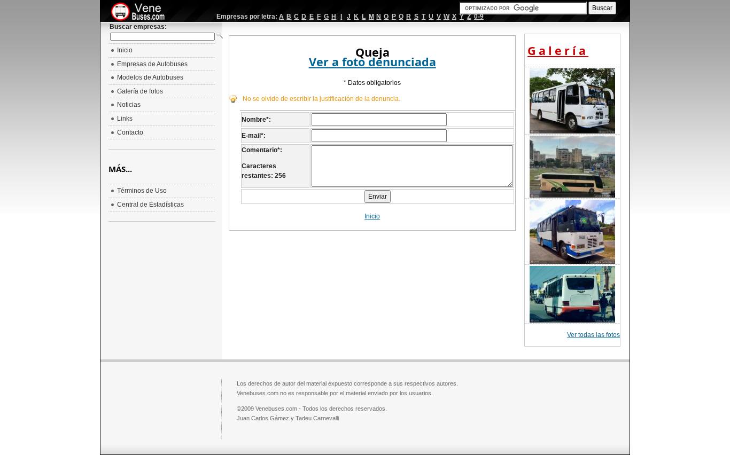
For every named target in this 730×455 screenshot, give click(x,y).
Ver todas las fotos (593, 335)
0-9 (479, 16)
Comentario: (262, 150)
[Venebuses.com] (142, 12)
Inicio (372, 216)
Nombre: (256, 119)
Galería (557, 50)
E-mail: (254, 135)
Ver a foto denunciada (372, 61)
